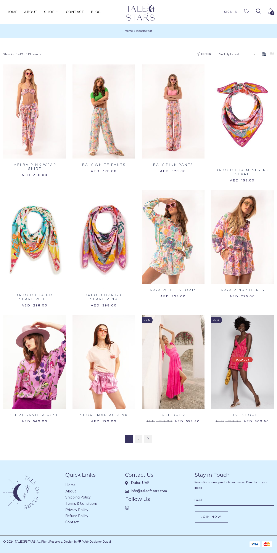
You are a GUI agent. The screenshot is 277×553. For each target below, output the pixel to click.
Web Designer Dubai (96, 542)
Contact (75, 12)
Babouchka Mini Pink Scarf (242, 172)
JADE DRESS (173, 415)
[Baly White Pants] (103, 111)
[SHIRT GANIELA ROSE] (34, 361)
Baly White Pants (104, 165)
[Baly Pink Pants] (173, 111)
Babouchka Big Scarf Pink (104, 297)
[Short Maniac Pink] (103, 361)
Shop (49, 12)
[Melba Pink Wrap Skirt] (34, 111)
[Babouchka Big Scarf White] (34, 239)
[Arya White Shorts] (173, 236)
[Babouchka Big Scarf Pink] (103, 239)
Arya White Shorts (173, 290)
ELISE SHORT (242, 415)
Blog (96, 12)
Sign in (231, 12)
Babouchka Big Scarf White (34, 297)
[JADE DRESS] (173, 361)
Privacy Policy (76, 509)
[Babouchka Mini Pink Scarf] (242, 114)
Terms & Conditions (81, 503)
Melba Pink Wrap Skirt (34, 167)
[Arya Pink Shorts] (242, 236)
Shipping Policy (78, 497)
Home (12, 12)
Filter (206, 54)
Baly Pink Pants (173, 165)
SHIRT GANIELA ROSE (34, 415)
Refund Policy (76, 515)
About (31, 12)
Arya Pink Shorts (242, 290)
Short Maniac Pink (104, 415)
